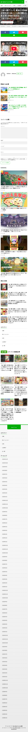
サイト (2, 152)
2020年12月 (5, 680)
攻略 (2, 5)
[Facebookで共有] (5, 32)
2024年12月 (5, 500)
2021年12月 (5, 635)
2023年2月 (4, 582)
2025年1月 (4, 496)
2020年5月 (4, 706)
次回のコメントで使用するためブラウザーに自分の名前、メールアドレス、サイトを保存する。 (14, 159)
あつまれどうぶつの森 (17, 726)
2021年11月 (5, 639)
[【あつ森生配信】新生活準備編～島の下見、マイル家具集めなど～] (4, 90)
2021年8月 (4, 650)
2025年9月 (4, 466)
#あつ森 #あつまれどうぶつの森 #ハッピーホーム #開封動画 (20, 410)
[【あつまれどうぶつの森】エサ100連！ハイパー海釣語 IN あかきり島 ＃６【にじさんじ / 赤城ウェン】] (4, 107)
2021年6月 (4, 657)
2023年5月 (4, 571)
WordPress (14, 729)
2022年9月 (4, 601)
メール (2, 146)
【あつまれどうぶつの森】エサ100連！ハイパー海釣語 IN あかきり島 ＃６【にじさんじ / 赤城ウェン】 (17, 107)
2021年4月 (4, 665)
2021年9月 (4, 646)
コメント (3, 126)
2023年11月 (5, 549)
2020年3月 (4, 714)
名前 (2, 140)
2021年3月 (4, 669)
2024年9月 (4, 511)
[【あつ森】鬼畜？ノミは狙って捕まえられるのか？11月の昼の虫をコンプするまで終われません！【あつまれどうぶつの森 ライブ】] (4, 311)
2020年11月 (5, 684)
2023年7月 (4, 564)
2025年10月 (5, 463)
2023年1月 (4, 586)
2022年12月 (5, 590)
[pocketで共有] (22, 32)
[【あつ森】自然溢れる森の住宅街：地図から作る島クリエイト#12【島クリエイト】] (4, 98)
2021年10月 (5, 642)
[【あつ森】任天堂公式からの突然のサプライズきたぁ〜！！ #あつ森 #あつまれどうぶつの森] (4, 287)
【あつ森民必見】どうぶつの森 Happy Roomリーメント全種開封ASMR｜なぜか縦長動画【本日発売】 (17, 302)
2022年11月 (5, 594)
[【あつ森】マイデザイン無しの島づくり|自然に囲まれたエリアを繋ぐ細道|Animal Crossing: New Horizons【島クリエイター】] (4, 295)
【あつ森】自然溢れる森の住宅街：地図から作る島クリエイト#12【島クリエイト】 (17, 97)
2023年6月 (4, 567)
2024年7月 (4, 519)
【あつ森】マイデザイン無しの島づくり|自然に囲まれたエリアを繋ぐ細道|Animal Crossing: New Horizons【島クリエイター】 (20, 369)
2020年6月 (4, 702)
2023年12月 (5, 545)
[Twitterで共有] (14, 32)
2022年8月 (4, 605)
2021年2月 (4, 672)
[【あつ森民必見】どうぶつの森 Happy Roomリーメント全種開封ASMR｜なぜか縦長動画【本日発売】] (4, 303)
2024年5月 (4, 526)
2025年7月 (4, 474)
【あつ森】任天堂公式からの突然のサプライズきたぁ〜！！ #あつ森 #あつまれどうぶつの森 (17, 286)
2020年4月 (4, 710)
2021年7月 (4, 654)
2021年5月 (4, 661)
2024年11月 (5, 504)
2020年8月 (4, 695)
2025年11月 (5, 459)
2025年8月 (4, 470)
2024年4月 (4, 530)
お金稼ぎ (19, 5)
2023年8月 (4, 560)
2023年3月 (4, 579)
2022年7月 (4, 609)
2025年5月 (4, 481)
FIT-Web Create (16, 727)
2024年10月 (5, 507)
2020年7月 (4, 699)
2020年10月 (5, 687)
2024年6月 (4, 522)
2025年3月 (4, 489)
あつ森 (24, 5)
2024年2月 (4, 537)
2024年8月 (4, 515)
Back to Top (14, 427)
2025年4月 (4, 485)
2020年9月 (4, 691)
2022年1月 (4, 631)
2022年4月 (4, 620)
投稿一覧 (19, 73)
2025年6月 (4, 477)
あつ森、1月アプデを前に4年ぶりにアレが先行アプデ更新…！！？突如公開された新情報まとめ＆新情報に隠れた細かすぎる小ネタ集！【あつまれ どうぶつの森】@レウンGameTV (17, 319)
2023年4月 (4, 575)
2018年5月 (4, 717)
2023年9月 (4, 556)
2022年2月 (4, 627)
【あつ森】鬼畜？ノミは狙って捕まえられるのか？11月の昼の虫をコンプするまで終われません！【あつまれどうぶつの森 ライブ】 (20, 391)
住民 (14, 5)
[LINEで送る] (14, 35)
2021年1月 (4, 676)
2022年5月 (4, 616)
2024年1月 (4, 541)
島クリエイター (8, 5)
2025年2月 (4, 492)
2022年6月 (4, 612)
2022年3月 (4, 624)
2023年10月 (5, 552)
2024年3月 (4, 534)
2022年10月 (5, 597)
